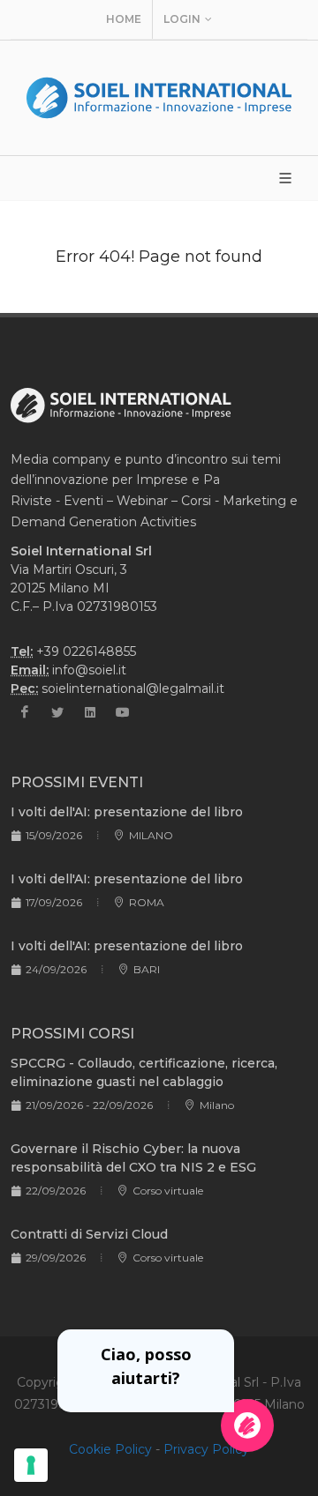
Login (182, 19)
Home (123, 19)
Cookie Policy (110, 1449)
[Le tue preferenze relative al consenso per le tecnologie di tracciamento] (31, 1465)
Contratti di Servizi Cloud (89, 1234)
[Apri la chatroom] (247, 1425)
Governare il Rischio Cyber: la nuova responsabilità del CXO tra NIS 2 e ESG (133, 1158)
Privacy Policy (206, 1449)
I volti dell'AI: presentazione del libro (127, 812)
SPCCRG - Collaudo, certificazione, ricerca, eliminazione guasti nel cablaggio (144, 1072)
